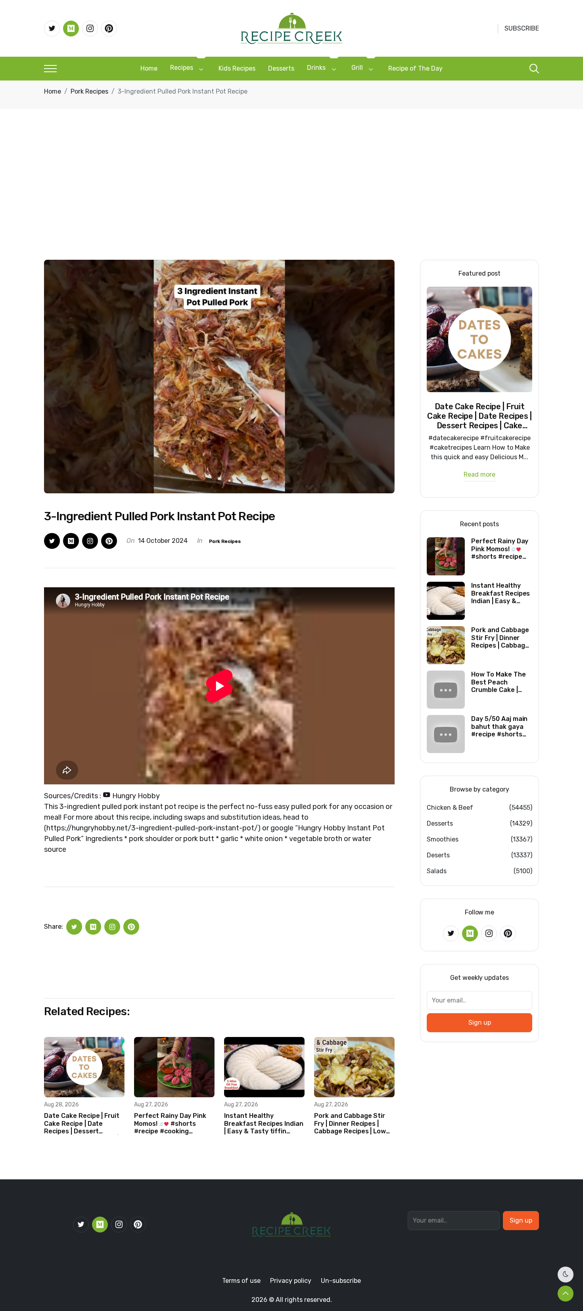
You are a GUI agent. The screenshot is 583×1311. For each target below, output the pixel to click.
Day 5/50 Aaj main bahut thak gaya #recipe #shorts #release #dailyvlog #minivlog (499, 726)
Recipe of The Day (415, 68)
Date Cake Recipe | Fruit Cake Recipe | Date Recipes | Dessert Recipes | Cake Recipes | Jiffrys (81, 1123)
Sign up (479, 1022)
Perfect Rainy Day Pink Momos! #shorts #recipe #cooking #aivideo (170, 1123)
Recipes (181, 67)
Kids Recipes (237, 68)
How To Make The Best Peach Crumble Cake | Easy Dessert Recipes (498, 682)
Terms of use (241, 1280)
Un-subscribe (341, 1280)
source (55, 849)
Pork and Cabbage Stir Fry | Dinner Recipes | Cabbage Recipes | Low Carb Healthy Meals (350, 1123)
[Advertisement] (291, 200)
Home (148, 68)
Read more (479, 475)
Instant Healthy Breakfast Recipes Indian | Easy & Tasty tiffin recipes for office (263, 1123)
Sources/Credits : (102, 796)
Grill (357, 67)
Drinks (316, 67)
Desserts (281, 68)
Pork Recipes (89, 91)
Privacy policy (290, 1280)
